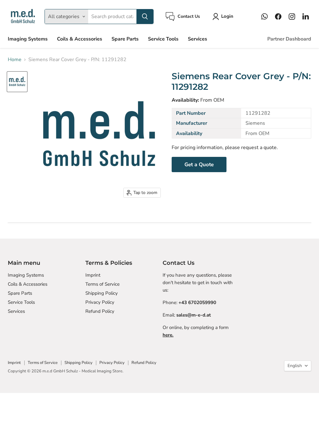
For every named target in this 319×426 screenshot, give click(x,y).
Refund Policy (99, 311)
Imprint (92, 275)
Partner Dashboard (289, 39)
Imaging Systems (28, 39)
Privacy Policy (99, 302)
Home (14, 59)
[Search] (144, 16)
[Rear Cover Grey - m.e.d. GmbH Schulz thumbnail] (17, 82)
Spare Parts (125, 39)
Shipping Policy (101, 293)
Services (197, 39)
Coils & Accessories (79, 39)
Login (227, 16)
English (295, 366)
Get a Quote (199, 164)
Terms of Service (102, 284)
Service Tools (163, 39)
